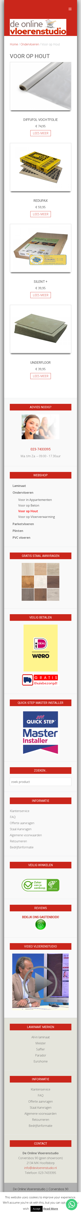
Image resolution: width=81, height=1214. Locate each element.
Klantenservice (19, 811)
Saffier (40, 1049)
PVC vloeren (21, 537)
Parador (40, 1055)
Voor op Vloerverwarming (36, 517)
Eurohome (41, 1061)
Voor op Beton (28, 505)
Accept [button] (36, 1208)
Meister (40, 1043)
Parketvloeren (23, 524)
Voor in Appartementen (35, 500)
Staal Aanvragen (20, 829)
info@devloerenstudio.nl (40, 1168)
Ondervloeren (30, 44)
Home (14, 44)
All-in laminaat (40, 1037)
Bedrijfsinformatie (22, 847)
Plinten (18, 531)
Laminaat (19, 486)
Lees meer (40, 133)
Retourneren (18, 841)
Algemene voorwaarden (26, 835)
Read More (50, 1208)
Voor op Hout (28, 511)
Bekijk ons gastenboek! (40, 917)
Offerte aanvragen (22, 823)
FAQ (13, 817)
